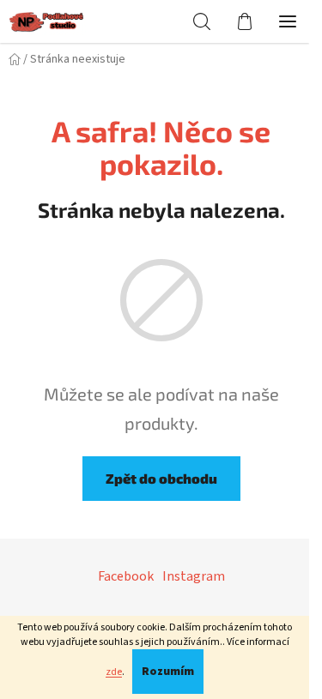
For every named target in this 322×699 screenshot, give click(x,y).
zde (114, 672)
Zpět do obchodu (161, 478)
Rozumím (168, 671)
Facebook (126, 576)
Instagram (193, 576)
